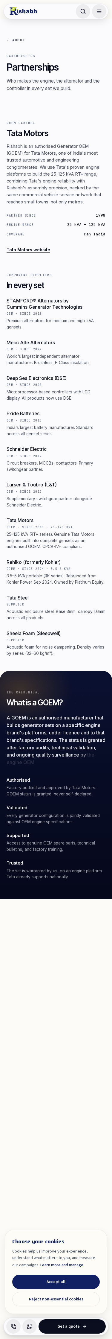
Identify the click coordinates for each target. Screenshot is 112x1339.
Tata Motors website (28, 249)
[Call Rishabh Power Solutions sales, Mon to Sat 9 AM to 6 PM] (13, 1326)
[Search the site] (83, 11)
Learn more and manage (61, 1265)
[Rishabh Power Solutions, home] (24, 11)
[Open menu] (99, 11)
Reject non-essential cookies (56, 1299)
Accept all (56, 1282)
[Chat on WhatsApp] (29, 1326)
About (16, 40)
